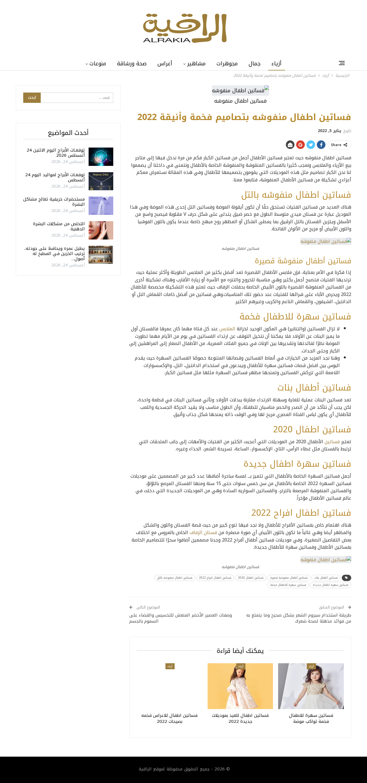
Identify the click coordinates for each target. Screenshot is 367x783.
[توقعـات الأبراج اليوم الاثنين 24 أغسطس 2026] (101, 157)
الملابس (228, 328)
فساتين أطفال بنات (326, 577)
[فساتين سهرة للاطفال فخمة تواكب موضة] (311, 686)
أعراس (164, 63)
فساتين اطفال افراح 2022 (215, 577)
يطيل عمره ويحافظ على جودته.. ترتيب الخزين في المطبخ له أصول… (54, 253)
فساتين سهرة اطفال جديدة (330, 585)
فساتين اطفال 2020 (250, 577)
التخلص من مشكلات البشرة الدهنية (59, 226)
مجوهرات (227, 63)
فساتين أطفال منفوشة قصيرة (289, 577)
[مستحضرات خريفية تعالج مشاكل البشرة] (101, 206)
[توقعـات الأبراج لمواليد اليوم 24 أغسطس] (101, 181)
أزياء (277, 63)
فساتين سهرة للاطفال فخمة (288, 585)
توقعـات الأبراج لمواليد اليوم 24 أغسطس (55, 177)
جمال (255, 63)
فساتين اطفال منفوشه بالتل (174, 577)
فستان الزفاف (203, 532)
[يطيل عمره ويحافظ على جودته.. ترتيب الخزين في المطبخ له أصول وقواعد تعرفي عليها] (101, 255)
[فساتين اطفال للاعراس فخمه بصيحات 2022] (169, 686)
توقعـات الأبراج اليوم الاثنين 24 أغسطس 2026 (56, 152)
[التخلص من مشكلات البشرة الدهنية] (101, 230)
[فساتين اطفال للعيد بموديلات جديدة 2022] (240, 686)
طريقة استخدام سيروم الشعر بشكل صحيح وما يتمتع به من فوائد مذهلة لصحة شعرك (298, 618)
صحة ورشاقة (132, 63)
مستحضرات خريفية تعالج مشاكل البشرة (54, 201)
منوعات (97, 63)
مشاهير (196, 63)
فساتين (332, 441)
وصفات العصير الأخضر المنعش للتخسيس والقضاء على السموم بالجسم (180, 618)
